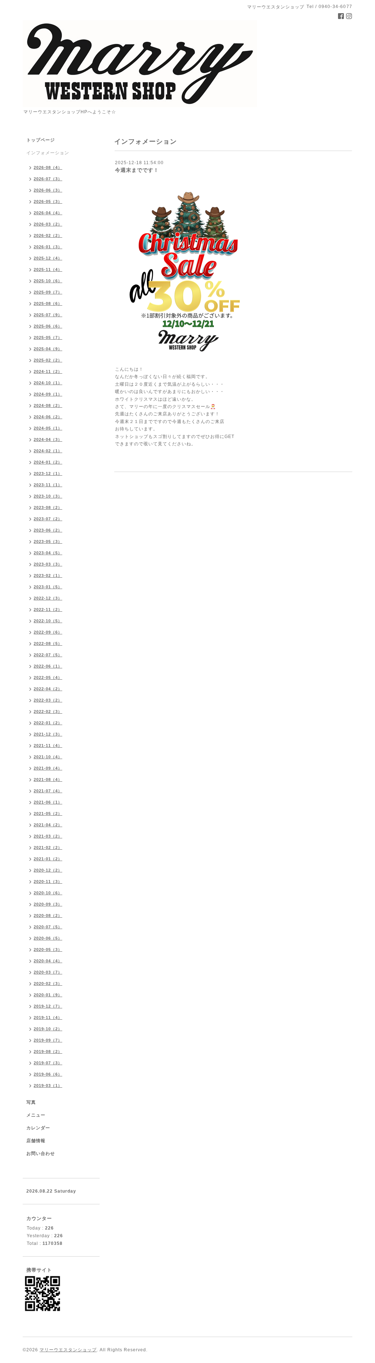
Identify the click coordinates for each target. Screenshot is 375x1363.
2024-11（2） (48, 371)
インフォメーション (47, 152)
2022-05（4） (48, 677)
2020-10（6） (48, 893)
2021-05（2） (48, 813)
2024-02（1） (48, 451)
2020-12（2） (48, 870)
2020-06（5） (48, 938)
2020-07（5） (48, 927)
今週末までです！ (137, 170)
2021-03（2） (48, 836)
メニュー (35, 1115)
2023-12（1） (48, 473)
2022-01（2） (48, 723)
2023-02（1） (48, 575)
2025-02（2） (48, 360)
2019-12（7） (48, 1006)
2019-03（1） (48, 1085)
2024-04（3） (48, 439)
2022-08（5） (48, 643)
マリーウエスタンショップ (68, 1349)
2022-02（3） (48, 711)
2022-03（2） (48, 700)
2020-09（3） (48, 904)
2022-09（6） (48, 632)
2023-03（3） (48, 564)
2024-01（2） (48, 462)
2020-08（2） (48, 915)
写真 (31, 1102)
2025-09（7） (48, 292)
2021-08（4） (48, 779)
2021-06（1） (48, 802)
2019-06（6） (48, 1074)
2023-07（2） (48, 519)
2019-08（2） (48, 1051)
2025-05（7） (48, 337)
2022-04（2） (48, 689)
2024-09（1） (48, 394)
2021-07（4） (48, 791)
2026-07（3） (48, 179)
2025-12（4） (48, 258)
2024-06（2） (48, 417)
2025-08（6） (48, 303)
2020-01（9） (48, 995)
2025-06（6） (48, 326)
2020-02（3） (48, 983)
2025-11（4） (48, 269)
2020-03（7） (48, 972)
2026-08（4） (48, 167)
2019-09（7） (48, 1040)
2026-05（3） (48, 201)
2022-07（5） (48, 655)
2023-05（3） (48, 541)
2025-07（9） (48, 315)
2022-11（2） (48, 609)
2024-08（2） (48, 405)
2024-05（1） (48, 428)
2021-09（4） (48, 768)
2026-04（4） (48, 213)
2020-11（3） (48, 881)
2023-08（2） (48, 507)
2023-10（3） (48, 496)
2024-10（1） (48, 383)
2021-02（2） (48, 847)
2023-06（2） (48, 530)
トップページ (40, 140)
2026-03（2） (48, 224)
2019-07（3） (48, 1063)
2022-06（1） (48, 666)
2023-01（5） (48, 587)
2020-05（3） (48, 949)
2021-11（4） (48, 745)
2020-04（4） (48, 961)
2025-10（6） (48, 281)
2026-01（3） (48, 247)
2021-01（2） (48, 859)
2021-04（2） (48, 825)
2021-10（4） (48, 757)
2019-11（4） (48, 1017)
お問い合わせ (40, 1153)
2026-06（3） (48, 190)
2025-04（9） (48, 349)
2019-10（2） (48, 1029)
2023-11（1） (48, 485)
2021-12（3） (48, 734)
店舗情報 (35, 1140)
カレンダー (38, 1127)
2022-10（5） (48, 621)
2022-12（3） (48, 598)
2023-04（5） (48, 553)
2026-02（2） (48, 235)
